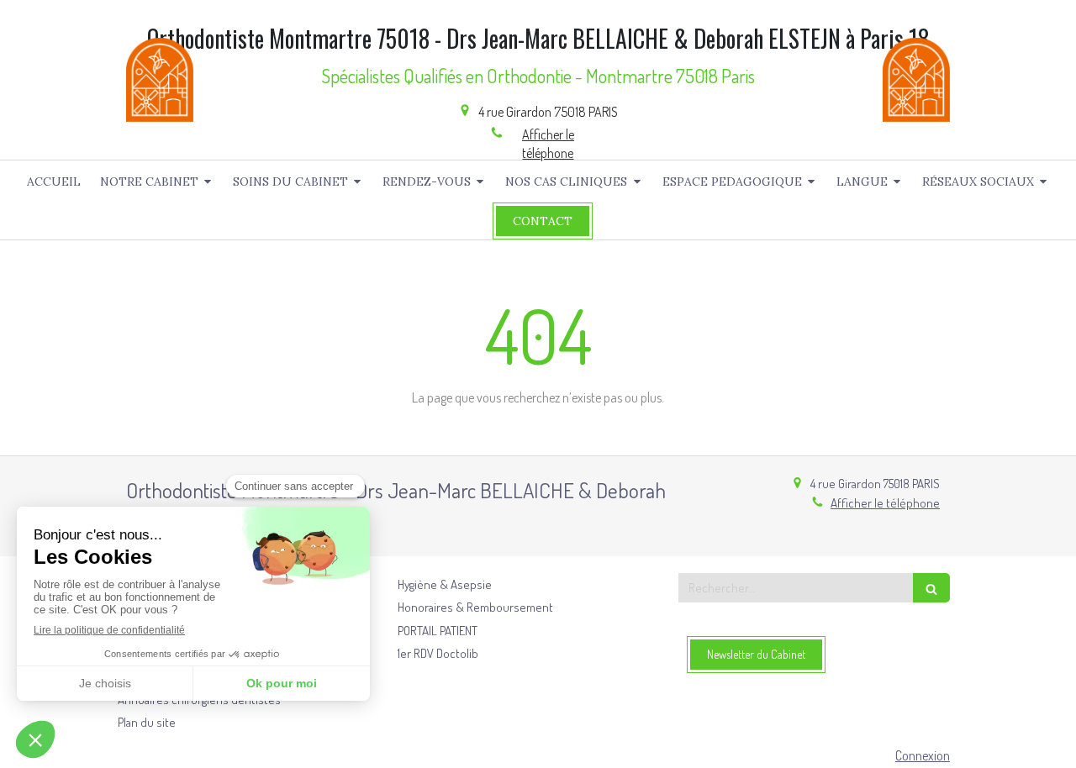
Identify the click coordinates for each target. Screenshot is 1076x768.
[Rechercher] (931, 587)
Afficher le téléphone (548, 143)
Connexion (922, 755)
